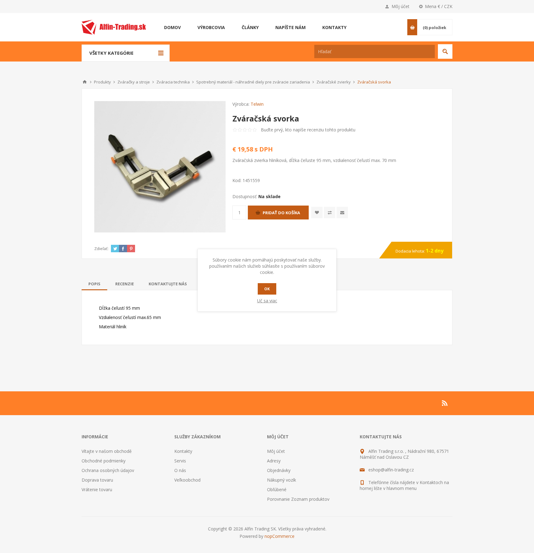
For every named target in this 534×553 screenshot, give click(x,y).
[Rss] (445, 403)
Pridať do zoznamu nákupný (329, 212)
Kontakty (183, 451)
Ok (267, 288)
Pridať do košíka (281, 212)
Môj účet (400, 6)
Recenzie (124, 284)
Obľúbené (276, 489)
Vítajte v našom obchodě (107, 451)
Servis (180, 461)
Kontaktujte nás (168, 284)
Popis (94, 284)
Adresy (274, 461)
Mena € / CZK (438, 6)
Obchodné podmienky (103, 461)
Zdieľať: (101, 248)
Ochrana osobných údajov (108, 470)
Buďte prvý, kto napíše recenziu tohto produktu (308, 130)
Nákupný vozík (281, 480)
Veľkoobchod (187, 480)
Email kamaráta (342, 212)
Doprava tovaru (97, 480)
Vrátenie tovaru (97, 489)
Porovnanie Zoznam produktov (298, 499)
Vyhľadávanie (445, 51)
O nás (180, 470)
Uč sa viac (267, 301)
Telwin (257, 104)
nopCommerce (280, 536)
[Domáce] (85, 82)
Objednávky (278, 470)
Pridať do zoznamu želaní (317, 212)
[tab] (94, 283)
